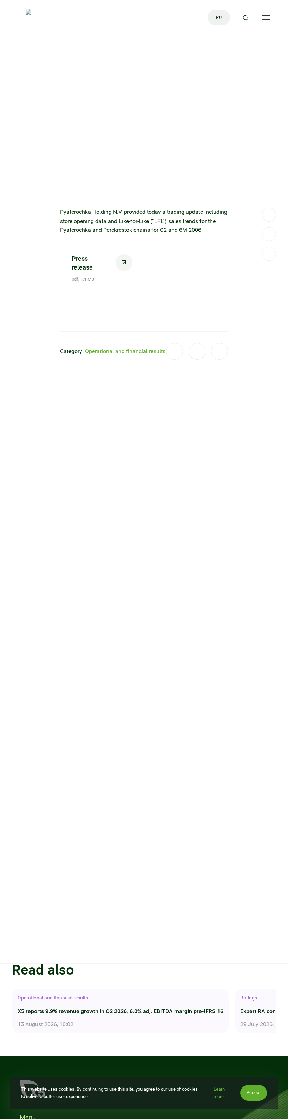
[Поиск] (245, 17)
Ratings (248, 998)
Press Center (41, 44)
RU (219, 17)
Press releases (75, 44)
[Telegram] (269, 214)
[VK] (269, 234)
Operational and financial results (125, 351)
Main (17, 44)
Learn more (219, 1092)
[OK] (269, 253)
